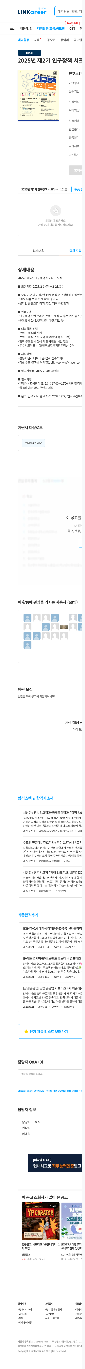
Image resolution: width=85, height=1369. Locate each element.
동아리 (64, 39)
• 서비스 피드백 (52, 1317)
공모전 (51, 39)
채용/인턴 (26, 28)
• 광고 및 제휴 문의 (53, 1309)
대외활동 (23, 39)
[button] (55, 73)
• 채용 (20, 1317)
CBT (72, 26)
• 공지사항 (22, 1313)
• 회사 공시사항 (25, 1322)
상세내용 (38, 250)
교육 (37, 39)
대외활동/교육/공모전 (51, 28)
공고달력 (79, 39)
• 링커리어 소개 (25, 1309)
